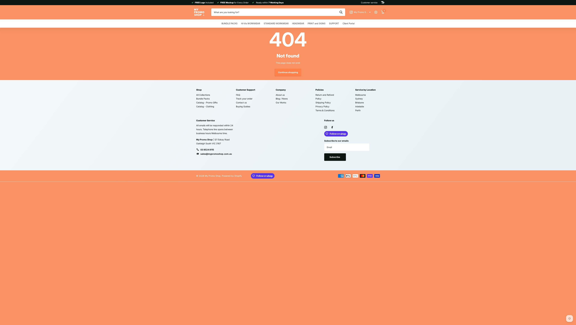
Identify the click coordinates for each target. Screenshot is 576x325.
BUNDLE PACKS (229, 23)
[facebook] (332, 127)
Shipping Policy (323, 102)
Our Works (281, 102)
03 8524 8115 (207, 149)
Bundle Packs (203, 98)
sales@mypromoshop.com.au (216, 154)
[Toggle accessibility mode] (382, 3)
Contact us (241, 102)
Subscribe (334, 157)
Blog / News (282, 98)
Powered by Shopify (232, 176)
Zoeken (341, 12)
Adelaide (359, 106)
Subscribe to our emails (336, 140)
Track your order (244, 98)
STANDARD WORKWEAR (276, 23)
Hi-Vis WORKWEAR (250, 23)
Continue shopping (288, 72)
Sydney (359, 98)
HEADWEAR (298, 23)
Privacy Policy (322, 106)
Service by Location (365, 89)
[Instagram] (325, 127)
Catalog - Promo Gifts (206, 102)
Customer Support (245, 89)
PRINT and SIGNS (316, 23)
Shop (199, 89)
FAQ (238, 95)
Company (281, 89)
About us (280, 95)
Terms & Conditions (324, 110)
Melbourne (360, 95)
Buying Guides (243, 106)
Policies (319, 89)
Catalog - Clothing (205, 106)
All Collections (203, 95)
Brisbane (359, 102)
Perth (358, 110)
